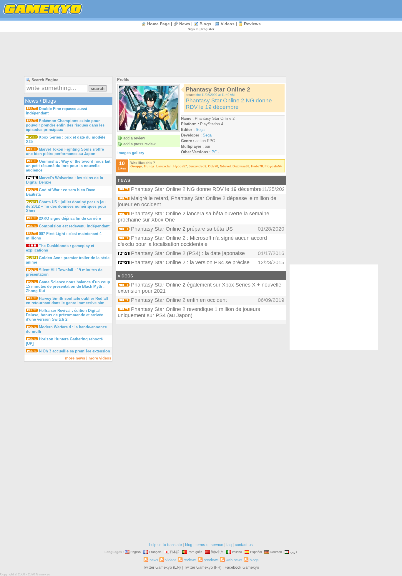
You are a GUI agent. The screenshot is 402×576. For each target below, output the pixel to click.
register (207, 29)
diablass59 (240, 166)
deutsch (276, 552)
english (135, 552)
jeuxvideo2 (197, 166)
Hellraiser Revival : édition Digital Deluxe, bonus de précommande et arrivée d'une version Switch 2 (64, 315)
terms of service (209, 544)
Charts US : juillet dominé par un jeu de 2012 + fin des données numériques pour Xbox (66, 206)
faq (229, 544)
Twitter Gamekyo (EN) (162, 567)
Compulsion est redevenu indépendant (74, 226)
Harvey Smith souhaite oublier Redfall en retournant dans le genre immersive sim (67, 300)
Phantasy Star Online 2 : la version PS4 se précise (190, 262)
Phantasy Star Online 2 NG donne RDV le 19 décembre (229, 103)
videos (228, 23)
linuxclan (164, 166)
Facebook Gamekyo (242, 567)
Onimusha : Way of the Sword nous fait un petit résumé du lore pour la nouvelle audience (68, 165)
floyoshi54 (273, 166)
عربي (294, 552)
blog (188, 544)
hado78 (257, 166)
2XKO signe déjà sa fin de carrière (70, 218)
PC (214, 152)
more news (75, 358)
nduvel (225, 166)
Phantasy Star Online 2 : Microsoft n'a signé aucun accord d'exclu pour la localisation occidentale (192, 241)
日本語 (175, 552)
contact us (244, 544)
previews (211, 560)
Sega (200, 129)
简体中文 (217, 552)
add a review (134, 138)
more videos (100, 358)
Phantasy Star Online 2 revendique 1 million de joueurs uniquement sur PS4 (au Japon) (189, 312)
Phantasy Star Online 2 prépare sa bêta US (182, 229)
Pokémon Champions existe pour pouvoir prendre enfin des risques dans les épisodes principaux (65, 125)
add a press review (139, 144)
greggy (136, 166)
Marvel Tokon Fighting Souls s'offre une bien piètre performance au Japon (65, 151)
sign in (193, 29)
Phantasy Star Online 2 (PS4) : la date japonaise (188, 253)
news (184, 23)
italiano (237, 552)
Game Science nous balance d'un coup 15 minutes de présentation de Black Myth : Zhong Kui (68, 286)
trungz (149, 166)
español (256, 552)
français (155, 552)
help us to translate (165, 544)
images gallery (130, 153)
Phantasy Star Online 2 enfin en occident (179, 300)
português (195, 552)
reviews (252, 23)
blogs (205, 23)
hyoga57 (180, 166)
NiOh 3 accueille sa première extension (74, 351)
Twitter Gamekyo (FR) (202, 567)
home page (158, 23)
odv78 (213, 166)
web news (234, 560)
